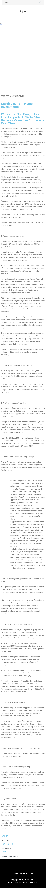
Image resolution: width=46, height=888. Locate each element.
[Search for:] (23, 2)
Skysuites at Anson (22, 873)
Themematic (32, 882)
